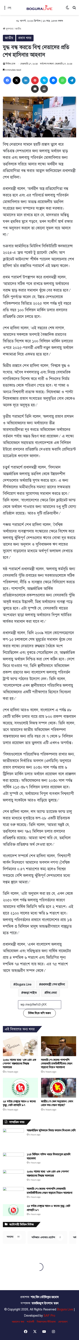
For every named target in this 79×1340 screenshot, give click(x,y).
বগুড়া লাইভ (30, 993)
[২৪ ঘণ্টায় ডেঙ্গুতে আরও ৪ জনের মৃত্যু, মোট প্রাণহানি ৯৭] (20, 1088)
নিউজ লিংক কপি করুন (39, 1013)
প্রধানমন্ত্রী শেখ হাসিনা (53, 984)
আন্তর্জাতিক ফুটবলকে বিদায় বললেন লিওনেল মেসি (51, 1130)
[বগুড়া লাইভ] (39, 7)
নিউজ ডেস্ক (10, 63)
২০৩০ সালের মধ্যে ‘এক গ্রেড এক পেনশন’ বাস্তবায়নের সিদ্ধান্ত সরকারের (19, 1063)
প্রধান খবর (24, 38)
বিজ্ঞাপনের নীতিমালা (46, 1321)
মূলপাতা (9, 28)
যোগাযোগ (62, 1321)
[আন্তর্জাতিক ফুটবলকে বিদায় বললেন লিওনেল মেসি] (13, 1139)
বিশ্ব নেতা (51, 993)
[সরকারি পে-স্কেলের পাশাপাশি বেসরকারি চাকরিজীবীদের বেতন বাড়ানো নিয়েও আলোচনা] (58, 1046)
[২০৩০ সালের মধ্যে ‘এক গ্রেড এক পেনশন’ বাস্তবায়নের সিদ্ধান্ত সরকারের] (20, 1046)
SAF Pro (49, 1316)
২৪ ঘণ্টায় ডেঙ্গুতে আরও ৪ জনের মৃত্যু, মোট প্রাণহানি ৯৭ (19, 1103)
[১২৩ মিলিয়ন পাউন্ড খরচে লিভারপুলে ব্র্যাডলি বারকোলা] (13, 1160)
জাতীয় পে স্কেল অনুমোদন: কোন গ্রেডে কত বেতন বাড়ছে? (57, 1103)
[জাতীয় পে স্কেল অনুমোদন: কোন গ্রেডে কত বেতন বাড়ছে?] (58, 1088)
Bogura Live (23, 984)
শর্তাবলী (30, 1321)
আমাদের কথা (18, 1321)
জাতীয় (18, 28)
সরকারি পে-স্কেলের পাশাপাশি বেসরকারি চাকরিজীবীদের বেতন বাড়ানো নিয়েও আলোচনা (56, 1063)
